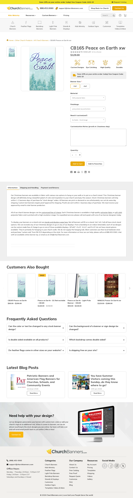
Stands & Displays (52, 479)
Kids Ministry (13, 15)
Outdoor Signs (50, 485)
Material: (74, 93)
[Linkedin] (85, 172)
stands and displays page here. (56, 222)
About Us (72, 464)
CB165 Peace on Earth (17, 300)
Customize (49, 482)
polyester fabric (106, 212)
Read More (34, 393)
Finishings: (74, 104)
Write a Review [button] (96, 52)
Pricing (66, 15)
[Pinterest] (89, 172)
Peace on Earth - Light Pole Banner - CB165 (79, 301)
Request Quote (74, 476)
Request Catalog (120, 2)
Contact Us (119, 8)
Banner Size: (76, 81)
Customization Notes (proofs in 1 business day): (90, 126)
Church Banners (51, 464)
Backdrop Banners (52, 476)
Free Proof (73, 473)
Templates (91, 470)
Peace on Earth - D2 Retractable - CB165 (51, 301)
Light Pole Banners (52, 473)
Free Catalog (74, 470)
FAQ (71, 482)
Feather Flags (50, 470)
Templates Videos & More (55, 488)
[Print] (79, 172)
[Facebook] (71, 172)
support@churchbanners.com (71, 8)
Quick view (22, 283)
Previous (4, 289)
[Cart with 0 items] (125, 15)
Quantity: (74, 150)
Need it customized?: (79, 115)
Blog (71, 485)
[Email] (75, 172)
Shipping (90, 473)
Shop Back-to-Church (100, 8)
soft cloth (118, 212)
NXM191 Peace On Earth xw (109, 300)
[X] (82, 172)
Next (129, 289)
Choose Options (21, 288)
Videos (89, 476)
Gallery (90, 479)
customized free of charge (51, 212)
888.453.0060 (46, 8)
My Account (91, 464)
